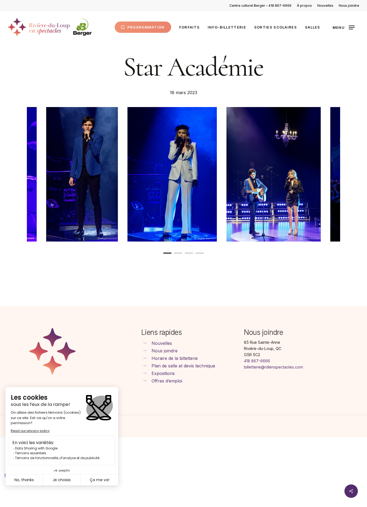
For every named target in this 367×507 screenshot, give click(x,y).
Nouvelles (162, 343)
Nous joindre (165, 350)
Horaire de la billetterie (175, 358)
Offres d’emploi (167, 381)
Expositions (163, 373)
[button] (343, 27)
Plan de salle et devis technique (183, 365)
